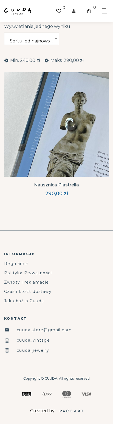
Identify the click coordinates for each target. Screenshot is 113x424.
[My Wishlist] (58, 10)
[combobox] (31, 39)
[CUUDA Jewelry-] (17, 11)
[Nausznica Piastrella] (56, 124)
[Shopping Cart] (89, 11)
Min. (25, 60)
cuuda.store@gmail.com (44, 330)
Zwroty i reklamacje (26, 282)
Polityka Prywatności (28, 273)
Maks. (67, 60)
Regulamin (16, 263)
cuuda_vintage (33, 340)
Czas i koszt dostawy (28, 291)
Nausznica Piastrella (56, 185)
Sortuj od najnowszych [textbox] (34, 41)
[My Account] (74, 11)
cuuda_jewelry (33, 350)
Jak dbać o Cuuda (24, 301)
